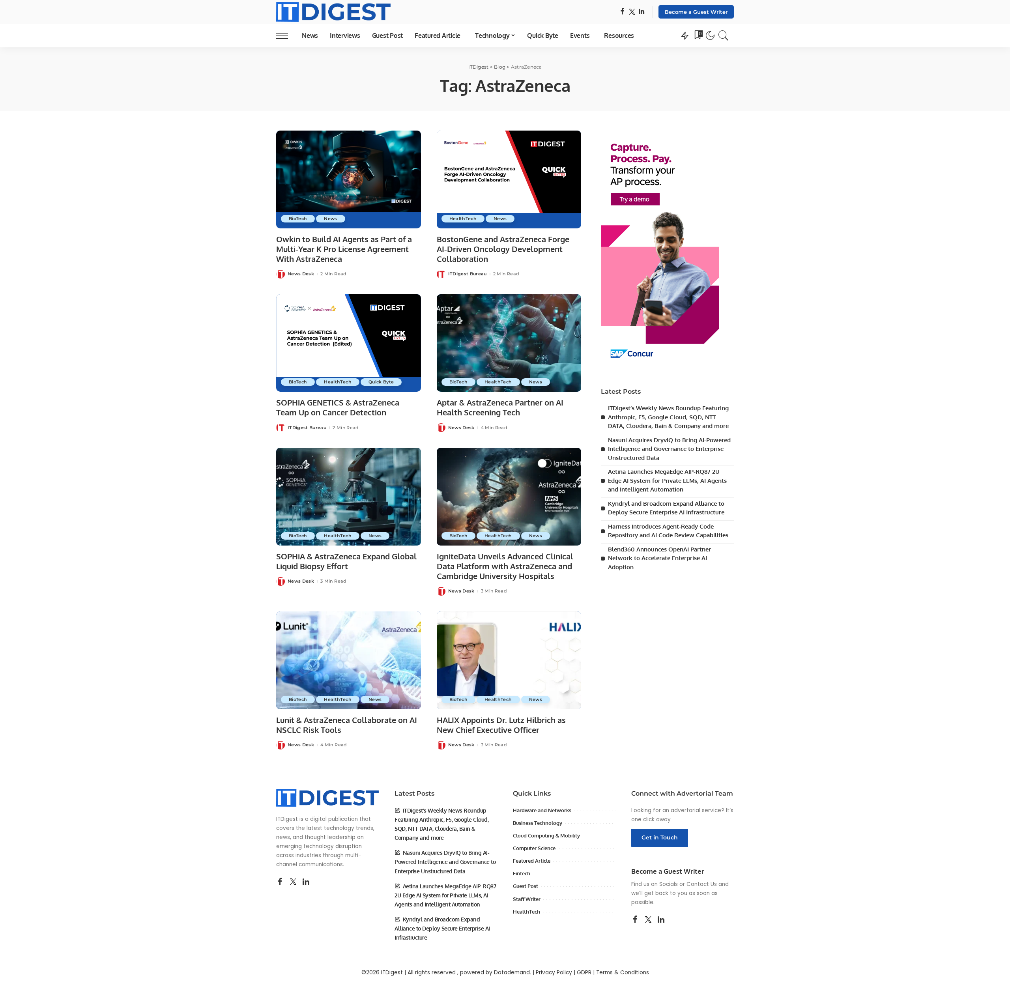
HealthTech (463, 218)
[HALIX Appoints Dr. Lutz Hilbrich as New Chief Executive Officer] (509, 660)
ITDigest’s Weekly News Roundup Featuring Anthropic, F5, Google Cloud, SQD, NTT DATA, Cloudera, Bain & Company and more (668, 417)
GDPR (584, 972)
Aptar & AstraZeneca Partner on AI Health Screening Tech (500, 407)
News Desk (301, 274)
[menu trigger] (286, 35)
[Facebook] (622, 12)
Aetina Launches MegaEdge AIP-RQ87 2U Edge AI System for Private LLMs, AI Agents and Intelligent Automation (667, 480)
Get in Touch (660, 837)
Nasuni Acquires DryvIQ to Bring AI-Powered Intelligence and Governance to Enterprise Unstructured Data (669, 449)
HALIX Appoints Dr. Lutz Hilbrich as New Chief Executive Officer (501, 725)
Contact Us (701, 884)
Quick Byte (381, 382)
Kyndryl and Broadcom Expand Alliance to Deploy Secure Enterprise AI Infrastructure (442, 928)
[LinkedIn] (641, 12)
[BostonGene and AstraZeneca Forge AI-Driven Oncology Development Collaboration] (509, 179)
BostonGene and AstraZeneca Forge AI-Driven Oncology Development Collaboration (503, 249)
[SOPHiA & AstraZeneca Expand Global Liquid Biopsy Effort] (348, 497)
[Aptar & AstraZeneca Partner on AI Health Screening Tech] (509, 343)
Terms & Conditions (622, 972)
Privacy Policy (554, 972)
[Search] (723, 35)
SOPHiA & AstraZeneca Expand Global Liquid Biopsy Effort (346, 561)
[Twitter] (632, 12)
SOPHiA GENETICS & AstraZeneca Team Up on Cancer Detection (337, 407)
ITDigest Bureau (467, 274)
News (330, 218)
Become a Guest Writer (696, 12)
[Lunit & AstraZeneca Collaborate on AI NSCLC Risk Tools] (348, 660)
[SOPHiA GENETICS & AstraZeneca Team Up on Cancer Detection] (348, 343)
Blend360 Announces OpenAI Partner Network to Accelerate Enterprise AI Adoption (659, 558)
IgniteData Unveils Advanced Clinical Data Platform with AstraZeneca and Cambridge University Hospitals (505, 566)
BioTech (298, 218)
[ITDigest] (333, 12)
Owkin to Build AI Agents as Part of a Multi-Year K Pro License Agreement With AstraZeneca (344, 249)
